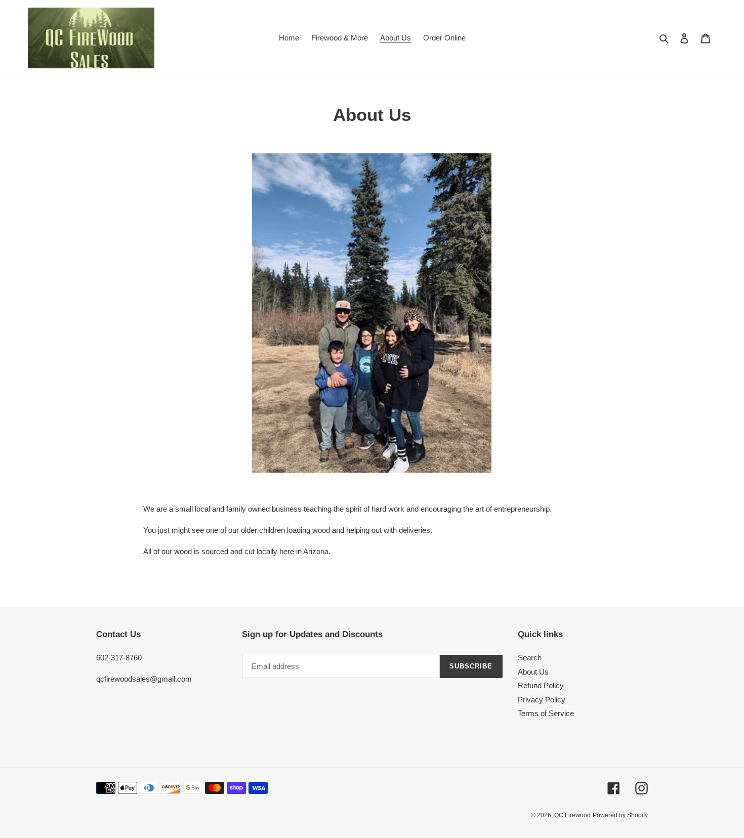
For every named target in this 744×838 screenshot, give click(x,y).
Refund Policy (541, 685)
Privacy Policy (541, 699)
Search (530, 657)
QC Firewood (572, 815)
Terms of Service (546, 713)
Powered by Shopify (620, 815)
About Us (533, 671)
